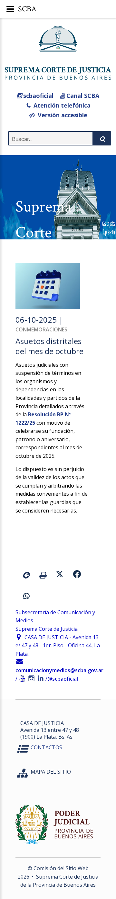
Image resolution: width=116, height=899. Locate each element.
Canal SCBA (82, 95)
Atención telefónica (60, 105)
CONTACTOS (46, 747)
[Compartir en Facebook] (77, 575)
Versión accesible (60, 115)
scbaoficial (37, 95)
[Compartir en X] (59, 575)
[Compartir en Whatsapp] (26, 597)
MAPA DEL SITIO (51, 771)
